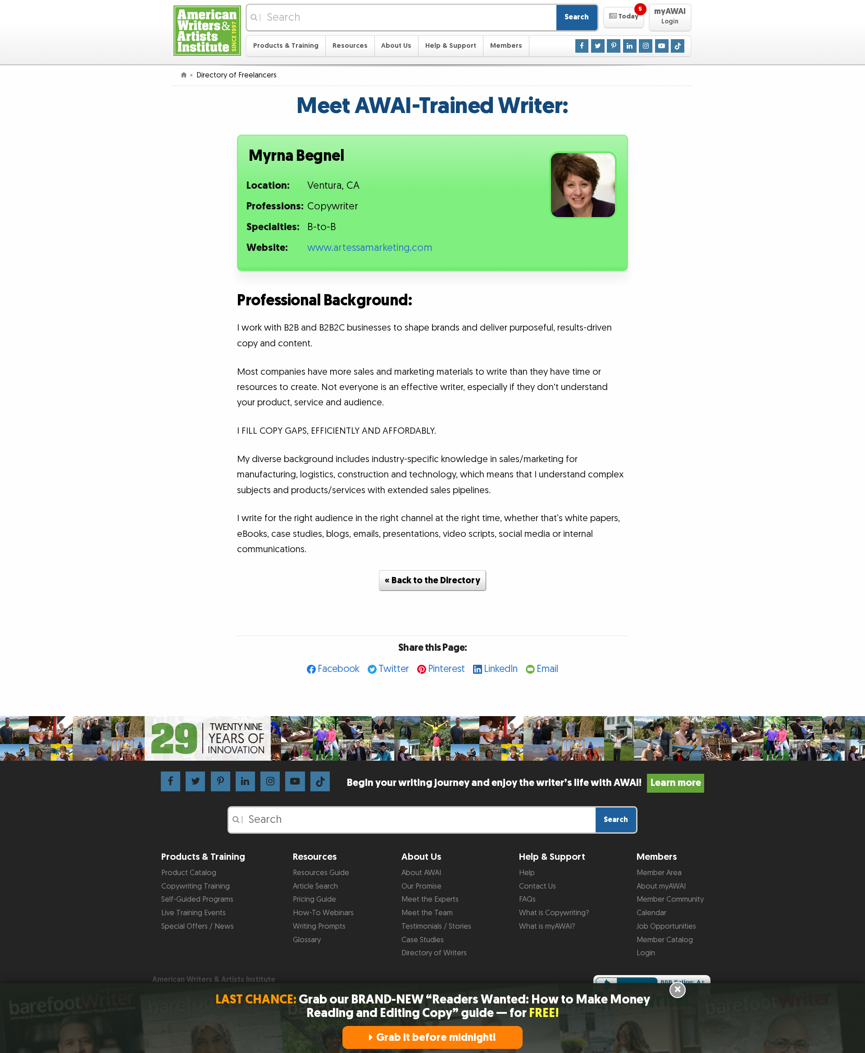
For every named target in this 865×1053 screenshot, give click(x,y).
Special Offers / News (197, 926)
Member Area (659, 873)
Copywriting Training (195, 886)
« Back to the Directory (432, 580)
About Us (396, 45)
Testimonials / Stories (436, 926)
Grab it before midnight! (436, 1037)
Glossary (307, 940)
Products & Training (286, 45)
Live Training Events (193, 913)
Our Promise (421, 886)
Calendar (651, 913)
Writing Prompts (319, 926)
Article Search (315, 886)
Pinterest (446, 669)
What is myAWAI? (547, 926)
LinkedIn (501, 669)
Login (646, 953)
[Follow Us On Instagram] (645, 45)
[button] (623, 17)
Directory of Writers (434, 953)
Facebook (339, 669)
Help (527, 873)
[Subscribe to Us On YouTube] (662, 45)
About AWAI (421, 873)
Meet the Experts (430, 899)
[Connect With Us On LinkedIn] (630, 45)
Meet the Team (427, 913)
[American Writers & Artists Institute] (207, 29)
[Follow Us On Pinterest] (613, 45)
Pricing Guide (314, 899)
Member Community (670, 899)
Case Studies (422, 940)
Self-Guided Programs (197, 899)
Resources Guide (321, 873)
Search (577, 17)
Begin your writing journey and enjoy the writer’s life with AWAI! (524, 783)
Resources (350, 45)
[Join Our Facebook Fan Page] (582, 45)
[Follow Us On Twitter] (598, 45)
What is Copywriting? (554, 913)
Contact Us (537, 886)
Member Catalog (665, 940)
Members (506, 45)
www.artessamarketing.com (369, 247)
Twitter (393, 669)
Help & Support (450, 45)
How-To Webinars (323, 913)
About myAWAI (661, 886)
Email (547, 669)
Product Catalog (188, 873)
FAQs (527, 899)
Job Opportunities (666, 926)
